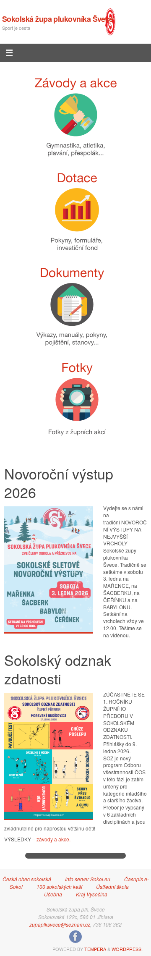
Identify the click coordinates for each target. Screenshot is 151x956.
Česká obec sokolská (27, 879)
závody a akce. (53, 839)
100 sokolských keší (59, 886)
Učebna (53, 894)
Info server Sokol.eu (87, 879)
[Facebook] (75, 936)
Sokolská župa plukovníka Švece (57, 19)
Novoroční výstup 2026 (58, 482)
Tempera (95, 949)
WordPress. (127, 949)
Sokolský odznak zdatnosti (57, 669)
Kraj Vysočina (91, 894)
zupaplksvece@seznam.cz (59, 924)
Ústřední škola (112, 886)
